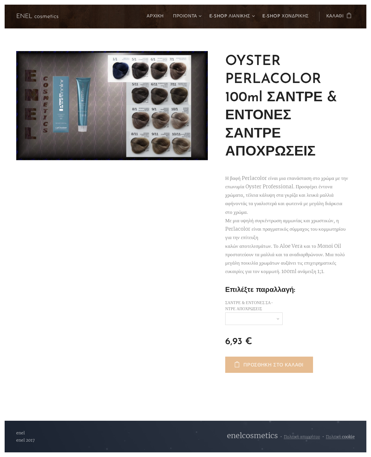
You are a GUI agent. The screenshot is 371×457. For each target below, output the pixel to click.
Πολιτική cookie (340, 436)
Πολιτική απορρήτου (302, 436)
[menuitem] (156, 16)
